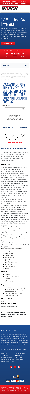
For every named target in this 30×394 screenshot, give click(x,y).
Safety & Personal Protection (8, 73)
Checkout (23, 3)
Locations (4, 353)
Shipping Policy (20, 353)
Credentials (4, 355)
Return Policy (19, 357)
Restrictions (18, 355)
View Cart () (14, 3)
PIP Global (18, 73)
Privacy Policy (19, 359)
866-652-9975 (6, 1)
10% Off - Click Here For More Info (15, 51)
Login (6, 3)
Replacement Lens (12, 74)
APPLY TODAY (8, 43)
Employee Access (6, 357)
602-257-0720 (10, 359)
